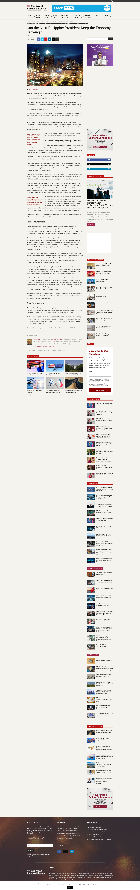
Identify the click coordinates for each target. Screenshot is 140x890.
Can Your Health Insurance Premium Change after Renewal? (103, 707)
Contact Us (65, 1)
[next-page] (30, 395)
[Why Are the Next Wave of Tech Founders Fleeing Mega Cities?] (91, 598)
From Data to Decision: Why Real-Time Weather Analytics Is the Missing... (104, 444)
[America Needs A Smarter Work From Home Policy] (91, 297)
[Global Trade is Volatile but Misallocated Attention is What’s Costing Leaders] (91, 757)
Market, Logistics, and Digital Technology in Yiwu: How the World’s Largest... (103, 764)
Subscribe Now (100, 390)
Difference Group (57, 339)
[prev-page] (28, 395)
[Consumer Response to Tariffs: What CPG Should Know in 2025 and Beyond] (91, 772)
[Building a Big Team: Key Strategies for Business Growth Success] (91, 467)
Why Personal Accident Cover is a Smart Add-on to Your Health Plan (104, 699)
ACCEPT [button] (70, 887)
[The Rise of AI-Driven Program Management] (91, 574)
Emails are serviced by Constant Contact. (99, 385)
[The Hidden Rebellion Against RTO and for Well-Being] (91, 336)
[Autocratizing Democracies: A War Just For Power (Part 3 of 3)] (74, 366)
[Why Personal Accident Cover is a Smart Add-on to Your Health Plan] (91, 700)
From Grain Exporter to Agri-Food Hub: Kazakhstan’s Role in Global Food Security (104, 684)
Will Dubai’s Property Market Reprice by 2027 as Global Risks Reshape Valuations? (104, 691)
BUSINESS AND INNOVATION (95, 568)
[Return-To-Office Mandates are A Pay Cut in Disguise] (91, 320)
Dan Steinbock (33, 89)
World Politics (85, 23)
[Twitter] (42, 39)
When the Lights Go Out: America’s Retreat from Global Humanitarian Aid (104, 428)
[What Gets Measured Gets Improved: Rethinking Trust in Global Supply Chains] (91, 513)
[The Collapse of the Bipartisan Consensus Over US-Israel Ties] (55, 383)
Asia (43, 21)
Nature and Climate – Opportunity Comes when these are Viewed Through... (104, 451)
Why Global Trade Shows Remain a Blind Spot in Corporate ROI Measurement (104, 613)
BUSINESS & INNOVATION (78, 16)
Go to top (81, 331)
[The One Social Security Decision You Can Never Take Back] (91, 715)
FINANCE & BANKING (39, 16)
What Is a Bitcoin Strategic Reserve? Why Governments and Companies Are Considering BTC (104, 668)
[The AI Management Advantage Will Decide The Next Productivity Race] (91, 312)
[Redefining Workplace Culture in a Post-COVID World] (91, 475)
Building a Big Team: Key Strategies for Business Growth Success (104, 467)
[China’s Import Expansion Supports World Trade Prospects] (91, 740)
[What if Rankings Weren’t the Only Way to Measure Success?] (91, 421)
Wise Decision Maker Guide (94, 827)
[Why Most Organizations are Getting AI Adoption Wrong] (91, 274)
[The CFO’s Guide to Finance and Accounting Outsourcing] (91, 606)
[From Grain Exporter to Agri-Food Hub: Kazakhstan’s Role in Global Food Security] (91, 684)
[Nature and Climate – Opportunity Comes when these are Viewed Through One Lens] (91, 452)
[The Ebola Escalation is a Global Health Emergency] (35, 366)
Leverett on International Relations (96, 837)
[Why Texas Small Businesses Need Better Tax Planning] (91, 676)
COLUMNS (98, 16)
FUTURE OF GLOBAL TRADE (88, 16)
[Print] (57, 39)
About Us (33, 1)
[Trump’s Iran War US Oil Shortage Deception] (35, 383)
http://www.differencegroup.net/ (45, 346)
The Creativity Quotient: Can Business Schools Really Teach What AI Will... (104, 413)
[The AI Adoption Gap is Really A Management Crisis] (91, 328)
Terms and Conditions (82, 1)
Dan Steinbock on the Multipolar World (60, 23)
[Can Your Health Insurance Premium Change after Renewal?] (91, 707)
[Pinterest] (45, 39)
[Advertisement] (99, 243)
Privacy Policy (72, 1)
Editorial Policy (46, 1)
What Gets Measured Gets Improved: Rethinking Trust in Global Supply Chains (103, 512)
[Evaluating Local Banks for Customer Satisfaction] (91, 621)
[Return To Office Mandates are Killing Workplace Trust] (91, 289)
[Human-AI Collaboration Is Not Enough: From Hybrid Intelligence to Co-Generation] (91, 497)
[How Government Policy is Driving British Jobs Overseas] (91, 536)
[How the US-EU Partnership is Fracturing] (55, 366)
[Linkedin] (49, 39)
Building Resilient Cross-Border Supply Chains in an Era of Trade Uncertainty (104, 489)
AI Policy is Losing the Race (103, 302)
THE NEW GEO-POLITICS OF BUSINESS (66, 16)
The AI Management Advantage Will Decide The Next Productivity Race (104, 312)
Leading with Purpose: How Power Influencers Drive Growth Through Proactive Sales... (104, 436)
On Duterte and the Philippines (75, 23)
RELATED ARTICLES (33, 356)
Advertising (59, 1)
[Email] (53, 39)
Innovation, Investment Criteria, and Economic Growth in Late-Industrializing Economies (104, 560)
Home (28, 1)
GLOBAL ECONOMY (30, 16)
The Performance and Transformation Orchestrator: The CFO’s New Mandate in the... (104, 504)
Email (90, 371)
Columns (41, 23)
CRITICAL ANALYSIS (55, 16)
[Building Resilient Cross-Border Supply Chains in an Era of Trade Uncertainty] (91, 489)
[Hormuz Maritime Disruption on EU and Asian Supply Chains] (74, 383)
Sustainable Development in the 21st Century (99, 839)
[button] (112, 1)
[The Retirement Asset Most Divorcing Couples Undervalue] (91, 661)
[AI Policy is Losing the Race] (91, 305)
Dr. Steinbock (38, 339)
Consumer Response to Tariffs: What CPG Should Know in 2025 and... (104, 772)
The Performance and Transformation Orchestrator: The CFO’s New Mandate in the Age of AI (100, 204)
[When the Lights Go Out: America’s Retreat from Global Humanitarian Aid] (91, 429)
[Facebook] (38, 39)
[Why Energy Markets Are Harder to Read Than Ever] (91, 405)
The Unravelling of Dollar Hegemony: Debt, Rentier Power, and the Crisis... (104, 543)
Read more (90, 224)
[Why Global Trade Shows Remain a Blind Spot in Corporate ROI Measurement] (91, 613)
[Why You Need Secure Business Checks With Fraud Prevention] (91, 582)
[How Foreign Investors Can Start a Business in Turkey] (91, 590)
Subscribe (53, 1)
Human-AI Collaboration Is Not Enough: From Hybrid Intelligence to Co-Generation (104, 497)
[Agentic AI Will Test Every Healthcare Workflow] (91, 281)
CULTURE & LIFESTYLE (106, 16)
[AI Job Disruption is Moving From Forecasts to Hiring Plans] (91, 266)
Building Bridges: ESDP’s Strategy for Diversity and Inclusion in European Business (104, 459)
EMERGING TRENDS (47, 16)
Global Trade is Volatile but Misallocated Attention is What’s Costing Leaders (104, 756)
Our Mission (39, 1)
